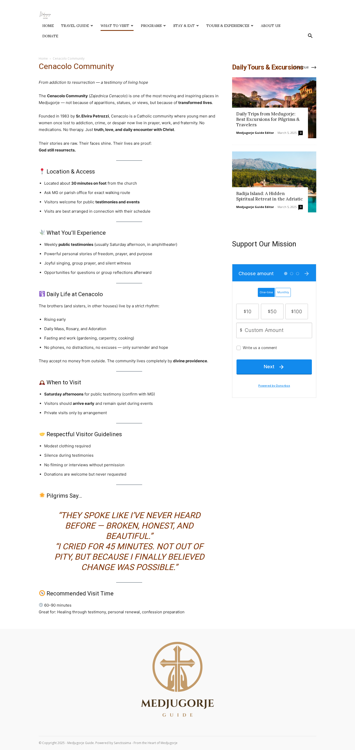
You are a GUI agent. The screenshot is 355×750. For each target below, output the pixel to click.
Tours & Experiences (227, 25)
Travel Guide (75, 25)
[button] (310, 36)
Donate (50, 36)
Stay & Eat (184, 25)
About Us (270, 25)
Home (48, 25)
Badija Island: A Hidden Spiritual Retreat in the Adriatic (269, 196)
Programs (151, 25)
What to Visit (115, 25)
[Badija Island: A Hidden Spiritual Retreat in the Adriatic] (274, 181)
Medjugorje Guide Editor (255, 133)
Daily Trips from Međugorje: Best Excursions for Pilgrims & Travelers (268, 119)
